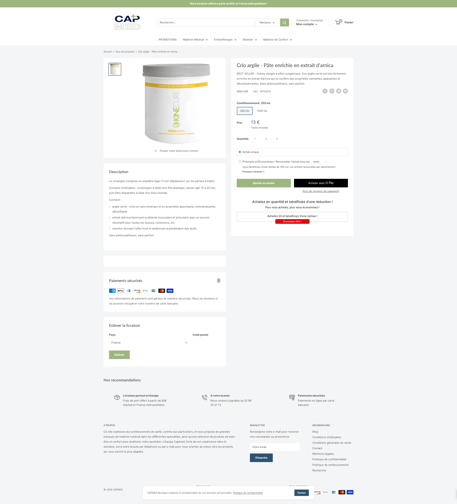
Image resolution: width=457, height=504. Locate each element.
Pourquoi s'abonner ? (253, 171)
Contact (317, 448)
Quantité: (243, 138)
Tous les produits (124, 51)
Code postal (200, 334)
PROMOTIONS (168, 39)
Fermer (302, 492)
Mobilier (248, 39)
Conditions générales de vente (331, 442)
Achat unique (250, 151)
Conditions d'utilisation (326, 437)
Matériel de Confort (275, 39)
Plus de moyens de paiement (321, 191)
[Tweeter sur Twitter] (338, 91)
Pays (112, 334)
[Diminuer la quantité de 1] (255, 138)
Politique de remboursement (330, 465)
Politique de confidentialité (329, 459)
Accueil (108, 51)
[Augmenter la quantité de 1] (277, 138)
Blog (315, 431)
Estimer (119, 354)
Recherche (319, 470)
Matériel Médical (193, 39)
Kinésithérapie (223, 39)
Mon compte (305, 24)
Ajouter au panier (264, 183)
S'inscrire (261, 457)
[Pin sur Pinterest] (331, 91)
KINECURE (242, 91)
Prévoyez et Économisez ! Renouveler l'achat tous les (276, 161)
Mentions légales (323, 453)
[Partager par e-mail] (345, 91)
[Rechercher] (284, 22)
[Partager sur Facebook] (325, 91)
